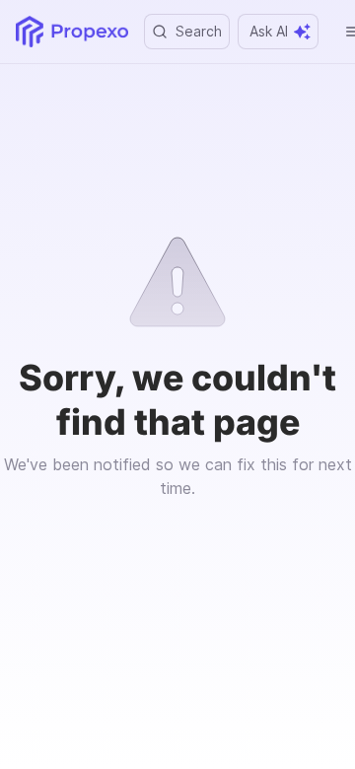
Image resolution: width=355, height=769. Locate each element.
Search (199, 31)
